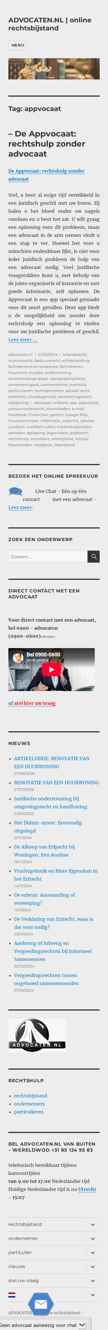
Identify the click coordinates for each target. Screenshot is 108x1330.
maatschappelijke (74, 426)
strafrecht (17, 396)
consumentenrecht (26, 408)
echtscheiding (75, 360)
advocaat (42, 402)
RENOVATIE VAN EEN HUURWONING (56, 782)
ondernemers (29, 1104)
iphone (87, 420)
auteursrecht (20, 360)
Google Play (76, 414)
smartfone (40, 438)
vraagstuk (43, 444)
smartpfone (62, 438)
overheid (77, 384)
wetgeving (18, 402)
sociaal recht (77, 390)
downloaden (58, 408)
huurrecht (17, 372)
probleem (79, 432)
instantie (70, 420)
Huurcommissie (23, 420)
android (60, 402)
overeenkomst (54, 384)
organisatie (57, 432)
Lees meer (20, 507)
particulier (20, 1252)
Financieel (38, 414)
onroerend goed (23, 384)
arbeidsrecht (75, 354)
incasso (36, 372)
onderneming (58, 372)
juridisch (16, 426)
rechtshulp (18, 438)
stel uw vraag (23, 1280)
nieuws (16, 1266)
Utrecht (87, 1189)
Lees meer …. (23, 339)
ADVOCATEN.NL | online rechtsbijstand (50, 24)
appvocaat (88, 402)
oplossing (36, 432)
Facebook (17, 414)
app (73, 402)
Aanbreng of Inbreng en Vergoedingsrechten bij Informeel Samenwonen (53, 951)
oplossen (16, 432)
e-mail (78, 408)
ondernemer (23, 1238)
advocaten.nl (20, 354)
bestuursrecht (47, 360)
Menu (18, 45)
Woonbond (64, 444)
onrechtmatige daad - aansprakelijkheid (46, 378)
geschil (57, 414)
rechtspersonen (49, 390)
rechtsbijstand (30, 1096)
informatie (50, 420)
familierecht (71, 366)
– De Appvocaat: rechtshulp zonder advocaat (46, 144)
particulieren (20, 390)
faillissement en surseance (33, 366)
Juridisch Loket (40, 426)
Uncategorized (42, 396)
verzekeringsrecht (74, 396)
